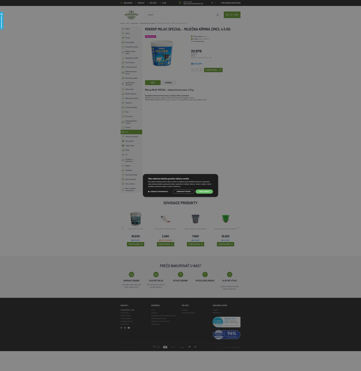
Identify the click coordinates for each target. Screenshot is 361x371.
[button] (158, 191)
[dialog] (180, 185)
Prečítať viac (176, 186)
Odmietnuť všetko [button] (184, 191)
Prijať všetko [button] (204, 191)
